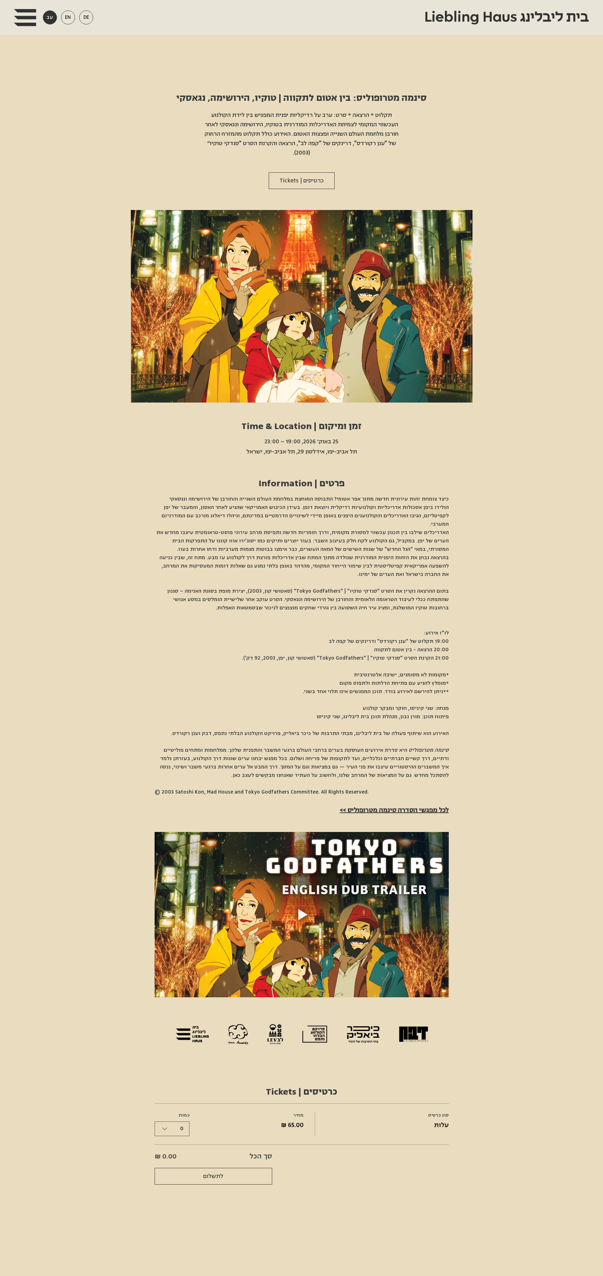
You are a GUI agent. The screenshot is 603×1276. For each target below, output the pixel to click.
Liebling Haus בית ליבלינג (505, 17)
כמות (184, 1115)
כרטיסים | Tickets (302, 181)
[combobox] (172, 1128)
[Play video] (302, 914)
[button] (25, 17)
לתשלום (213, 1176)
